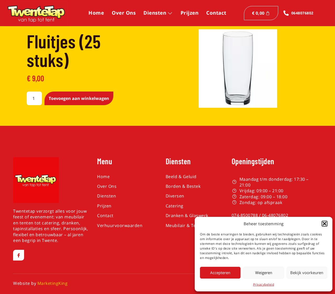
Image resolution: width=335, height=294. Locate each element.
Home (96, 12)
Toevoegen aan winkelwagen (79, 98)
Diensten (154, 12)
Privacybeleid (263, 284)
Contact (216, 12)
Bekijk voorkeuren (306, 272)
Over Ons (124, 12)
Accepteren (220, 272)
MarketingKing (52, 283)
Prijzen (190, 12)
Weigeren (263, 272)
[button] (324, 223)
